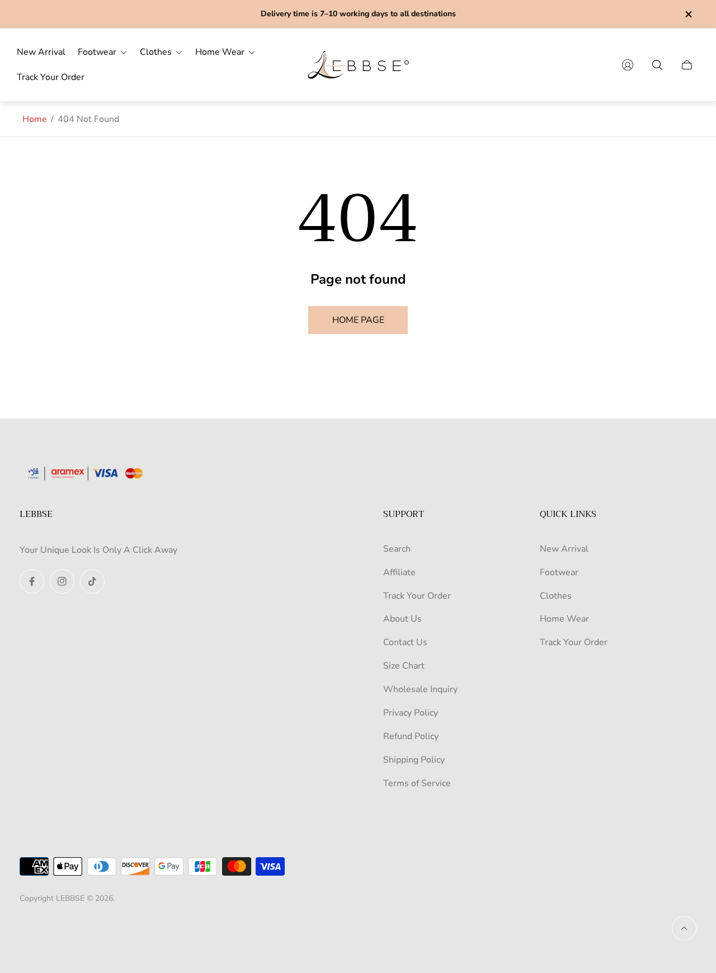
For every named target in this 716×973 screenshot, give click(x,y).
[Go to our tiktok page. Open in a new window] (92, 581)
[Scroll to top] (684, 928)
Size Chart (404, 666)
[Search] (657, 65)
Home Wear (564, 619)
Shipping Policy (414, 760)
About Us (402, 619)
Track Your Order (417, 596)
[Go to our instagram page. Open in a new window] (62, 581)
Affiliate (399, 572)
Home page (358, 320)
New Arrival (564, 549)
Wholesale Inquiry (420, 689)
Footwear (559, 572)
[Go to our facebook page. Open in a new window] (32, 581)
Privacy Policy (410, 713)
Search (397, 549)
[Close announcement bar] (688, 14)
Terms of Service (417, 783)
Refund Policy (411, 736)
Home (34, 119)
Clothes (556, 596)
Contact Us (405, 642)
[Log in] (627, 65)
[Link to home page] (89, 474)
